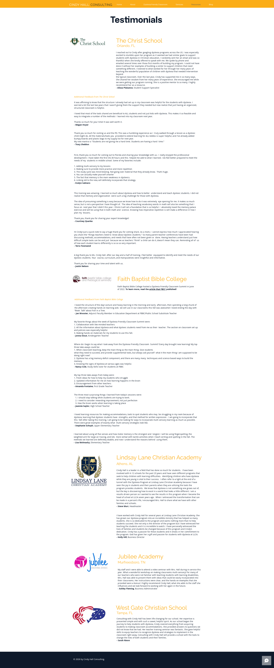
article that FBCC (157, 289)
